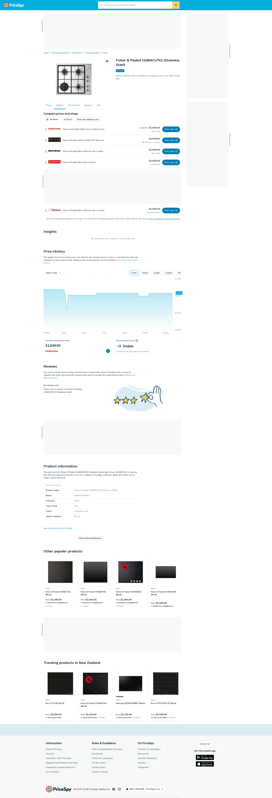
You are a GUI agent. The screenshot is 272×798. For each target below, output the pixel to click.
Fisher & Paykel (81, 495)
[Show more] (46, 129)
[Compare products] (107, 61)
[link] (60, 582)
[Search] (176, 5)
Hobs (105, 52)
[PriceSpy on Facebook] (113, 789)
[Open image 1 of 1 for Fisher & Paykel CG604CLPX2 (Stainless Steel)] (74, 79)
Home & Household (60, 52)
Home (46, 52)
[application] (113, 306)
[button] (52, 119)
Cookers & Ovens (92, 52)
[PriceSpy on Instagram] (119, 789)
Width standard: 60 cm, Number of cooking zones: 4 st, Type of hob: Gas (148, 77)
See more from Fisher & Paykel (58, 528)
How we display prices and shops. (164, 218)
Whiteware (77, 52)
